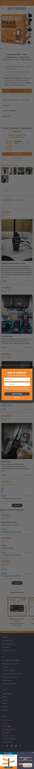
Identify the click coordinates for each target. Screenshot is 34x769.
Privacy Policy (6, 390)
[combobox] (6, 384)
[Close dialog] (31, 370)
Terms (11, 390)
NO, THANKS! (17, 397)
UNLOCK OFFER (17, 394)
